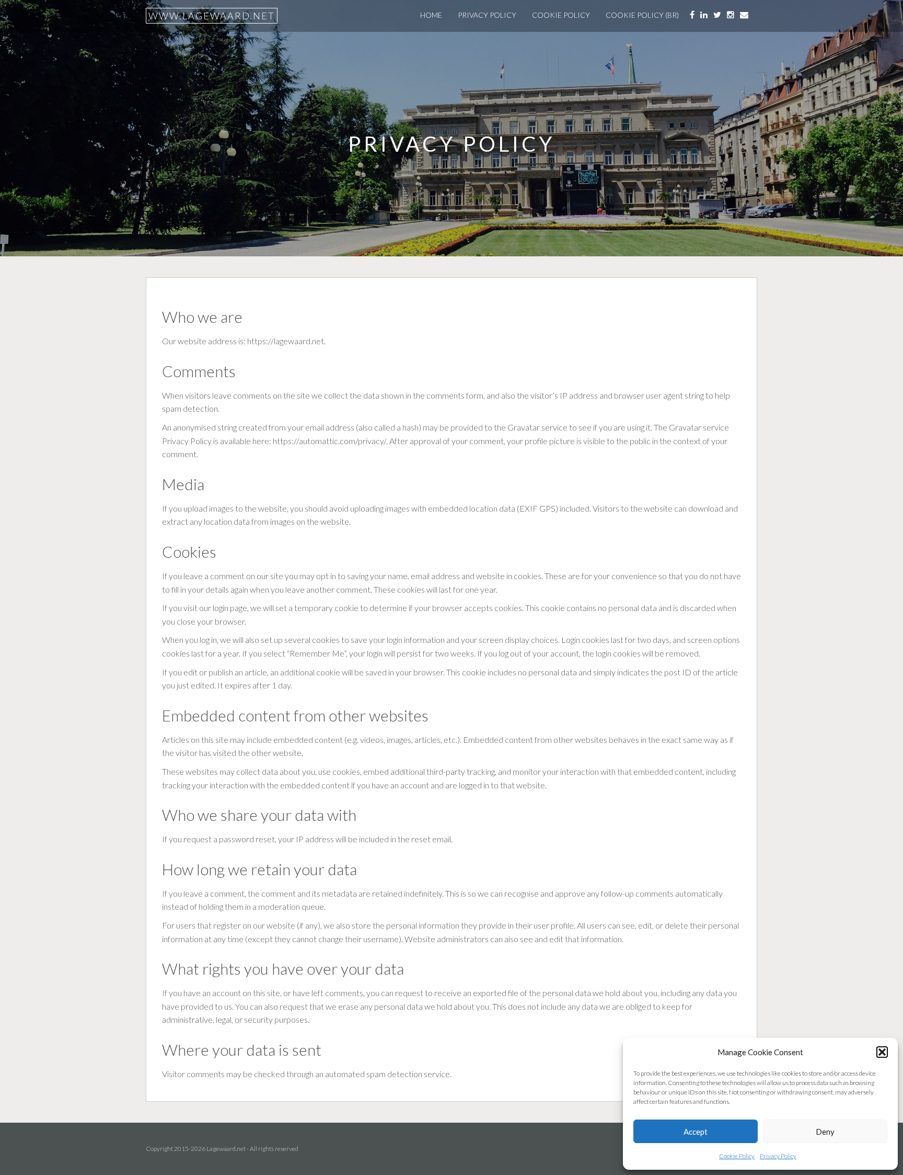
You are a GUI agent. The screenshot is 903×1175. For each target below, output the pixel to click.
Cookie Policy (737, 1156)
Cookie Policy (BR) (642, 14)
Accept (696, 1131)
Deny (825, 1131)
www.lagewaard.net (211, 15)
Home (431, 14)
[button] (882, 1052)
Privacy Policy (778, 1156)
